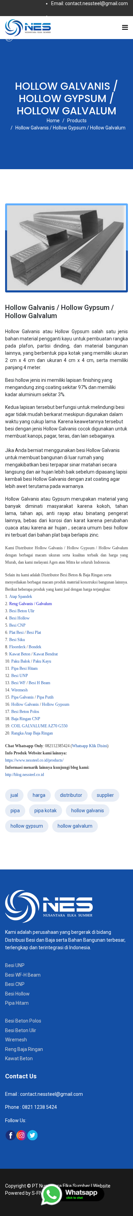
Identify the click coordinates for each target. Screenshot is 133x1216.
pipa (15, 810)
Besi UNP (15, 965)
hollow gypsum (27, 826)
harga (39, 795)
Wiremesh (16, 1039)
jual (14, 795)
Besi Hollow (17, 993)
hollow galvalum (75, 826)
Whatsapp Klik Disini (89, 745)
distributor (71, 795)
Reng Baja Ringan (24, 1049)
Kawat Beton (19, 1058)
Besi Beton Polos (23, 1021)
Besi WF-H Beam (23, 975)
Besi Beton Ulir (20, 1030)
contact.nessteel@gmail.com (51, 1094)
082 (25, 1107)
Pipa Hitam (17, 1003)
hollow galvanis (87, 810)
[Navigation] (125, 27)
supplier (105, 795)
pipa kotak (45, 810)
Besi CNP (15, 984)
